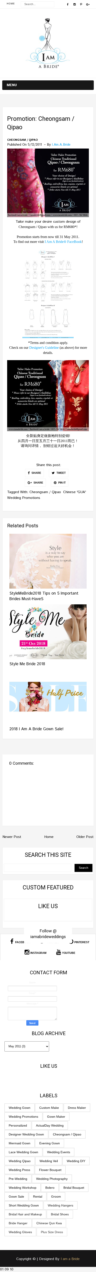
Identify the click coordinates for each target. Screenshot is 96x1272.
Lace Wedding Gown (23, 1152)
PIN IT (62, 482)
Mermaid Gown (19, 1143)
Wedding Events (58, 1152)
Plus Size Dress (52, 1232)
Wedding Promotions (23, 497)
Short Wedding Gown (24, 1205)
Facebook (22, 942)
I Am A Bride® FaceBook (63, 242)
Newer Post (11, 836)
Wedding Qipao (20, 1161)
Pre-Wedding (18, 1179)
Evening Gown (49, 1143)
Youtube (68, 952)
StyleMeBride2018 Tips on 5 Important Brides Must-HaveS (43, 596)
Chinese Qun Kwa (49, 1223)
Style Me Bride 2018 (27, 664)
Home (11, 3)
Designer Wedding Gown (26, 1134)
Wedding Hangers (60, 1205)
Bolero (49, 1187)
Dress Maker (77, 1107)
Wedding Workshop (22, 1187)
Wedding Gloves (20, 1232)
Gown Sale (16, 1196)
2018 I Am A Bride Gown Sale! (36, 729)
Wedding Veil (49, 1161)
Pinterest (81, 942)
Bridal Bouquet (73, 1187)
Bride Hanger (18, 1223)
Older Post (85, 836)
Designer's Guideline (44, 347)
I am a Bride (70, 1259)
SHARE (36, 472)
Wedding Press (19, 1170)
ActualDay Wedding (50, 1125)
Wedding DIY (76, 1161)
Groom (56, 1196)
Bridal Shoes (60, 1214)
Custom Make (49, 1107)
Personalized (18, 1125)
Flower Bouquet (50, 1170)
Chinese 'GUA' (74, 492)
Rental (37, 1196)
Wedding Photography (52, 1179)
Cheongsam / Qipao (22, 140)
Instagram (38, 952)
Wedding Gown (19, 1107)
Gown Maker (56, 1116)
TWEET (61, 472)
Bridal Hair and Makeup (25, 1214)
